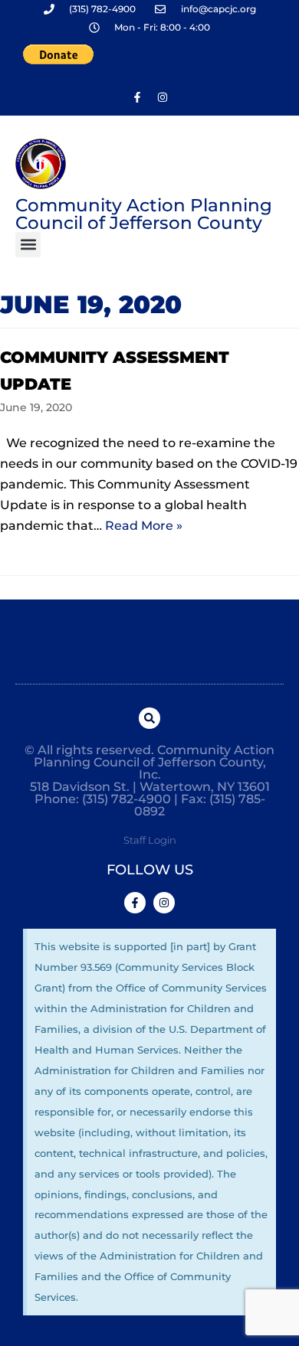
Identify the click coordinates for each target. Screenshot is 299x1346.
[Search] (149, 718)
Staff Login (149, 840)
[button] (28, 244)
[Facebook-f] (137, 97)
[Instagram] (162, 97)
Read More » (143, 525)
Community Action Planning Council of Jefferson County (143, 214)
